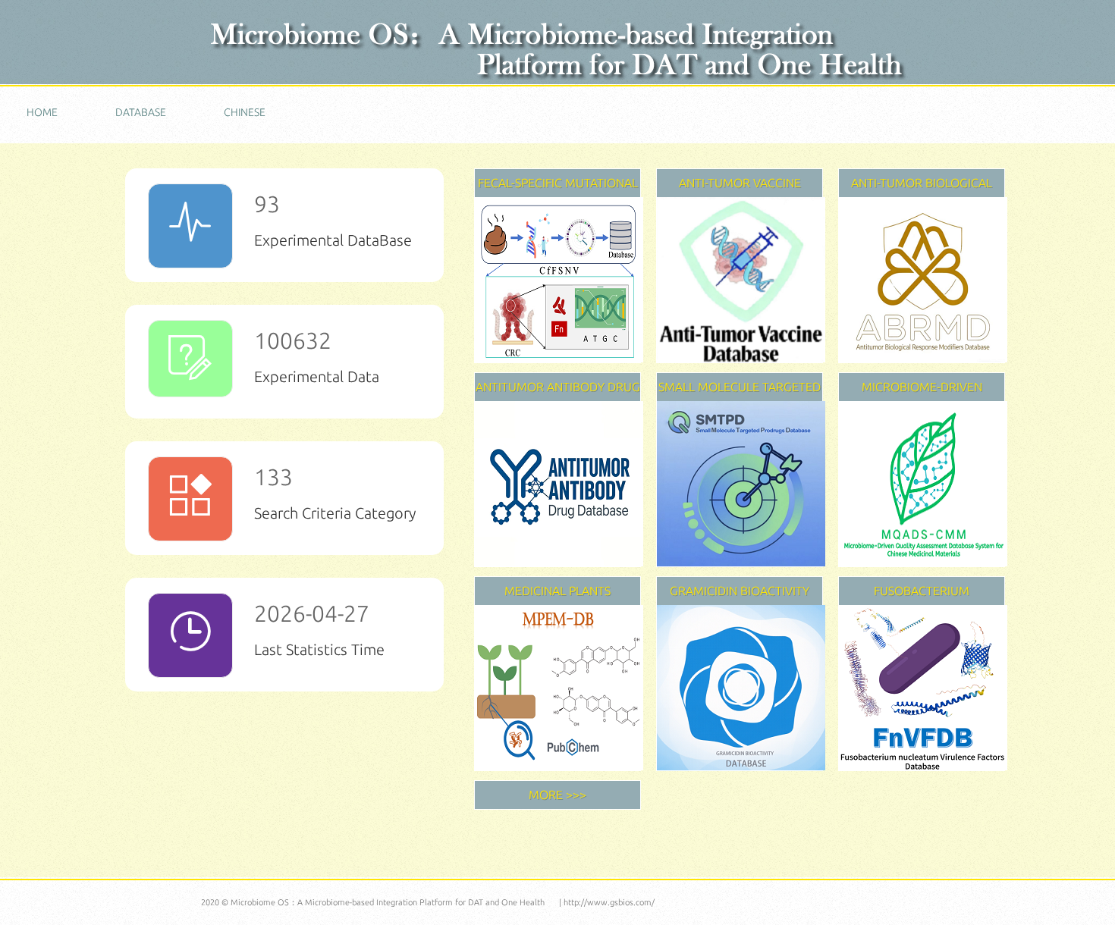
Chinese (244, 112)
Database (140, 112)
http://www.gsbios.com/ (609, 902)
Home (42, 112)
